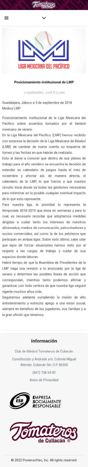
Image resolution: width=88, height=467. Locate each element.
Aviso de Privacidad (44, 380)
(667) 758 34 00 (44, 372)
